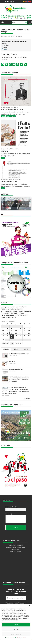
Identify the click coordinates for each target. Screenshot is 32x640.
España (3, 116)
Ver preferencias (16, 634)
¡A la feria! (12, 361)
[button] (29, 606)
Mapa (5, 49)
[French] (28, 1)
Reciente (6, 349)
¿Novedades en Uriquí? (16, 369)
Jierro (16, 107)
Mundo (13, 116)
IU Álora (20, 36)
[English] (26, 1)
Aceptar (16, 624)
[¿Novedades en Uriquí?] (5, 373)
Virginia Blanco (17, 179)
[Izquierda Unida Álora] (2, 22)
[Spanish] (24, 1)
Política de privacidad (20, 638)
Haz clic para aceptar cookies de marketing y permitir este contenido (16, 204)
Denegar (16, 629)
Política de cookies (9, 638)
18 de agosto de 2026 (7, 107)
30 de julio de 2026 (7, 179)
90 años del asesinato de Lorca (19, 353)
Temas (26, 349)
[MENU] (30, 22)
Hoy (12, 343)
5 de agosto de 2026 (7, 149)
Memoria (8, 116)
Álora (3, 157)
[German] (30, 1)
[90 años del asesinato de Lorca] (5, 358)
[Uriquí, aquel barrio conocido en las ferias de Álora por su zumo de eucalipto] (5, 381)
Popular (16, 349)
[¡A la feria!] (5, 365)
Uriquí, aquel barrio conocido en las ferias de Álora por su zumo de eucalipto (19, 379)
